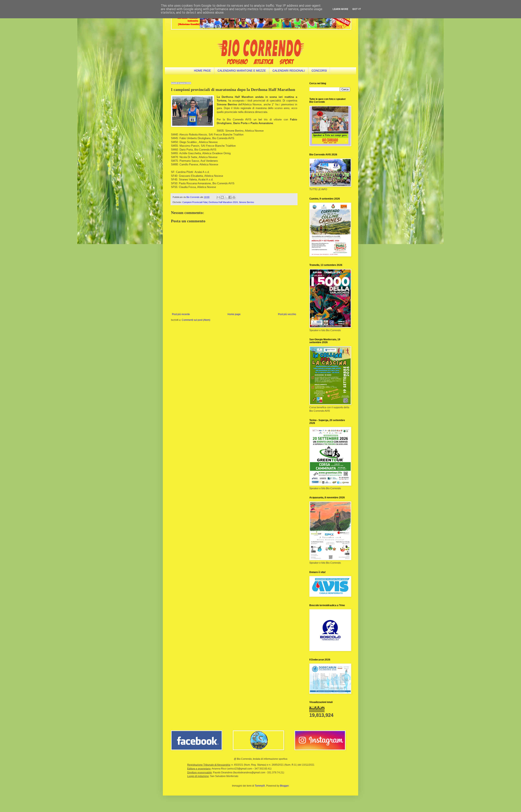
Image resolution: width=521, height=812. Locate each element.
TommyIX (260, 785)
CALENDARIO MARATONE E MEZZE (242, 70)
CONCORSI (319, 70)
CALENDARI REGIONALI (289, 70)
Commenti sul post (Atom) (196, 320)
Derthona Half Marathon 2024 (223, 202)
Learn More (340, 9)
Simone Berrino (246, 202)
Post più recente (181, 314)
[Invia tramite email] (218, 197)
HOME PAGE (202, 70)
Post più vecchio (287, 314)
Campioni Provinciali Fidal (194, 202)
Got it (356, 9)
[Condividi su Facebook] (230, 197)
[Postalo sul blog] (222, 197)
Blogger (284, 785)
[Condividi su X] (226, 197)
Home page (234, 314)
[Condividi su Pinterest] (234, 197)
